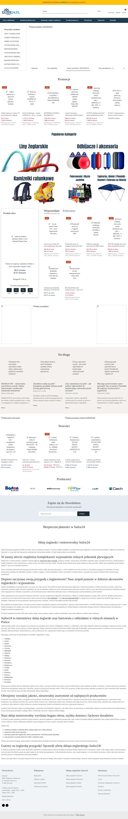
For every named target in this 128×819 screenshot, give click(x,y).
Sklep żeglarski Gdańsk (73, 783)
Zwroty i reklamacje (104, 790)
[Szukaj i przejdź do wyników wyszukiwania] (86, 11)
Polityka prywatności (41, 786)
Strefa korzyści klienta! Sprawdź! (109, 775)
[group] (78, 46)
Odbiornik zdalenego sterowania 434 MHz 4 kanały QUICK (95, 245)
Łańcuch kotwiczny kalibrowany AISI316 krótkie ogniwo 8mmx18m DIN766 (74, 114)
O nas (100, 779)
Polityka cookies (39, 779)
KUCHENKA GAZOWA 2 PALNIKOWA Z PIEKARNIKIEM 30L (52, 114)
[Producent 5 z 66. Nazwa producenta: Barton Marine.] (12, 489)
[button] (124, 20)
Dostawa (101, 786)
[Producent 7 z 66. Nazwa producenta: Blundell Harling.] (53, 489)
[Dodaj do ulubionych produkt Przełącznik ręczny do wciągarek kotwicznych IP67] (81, 218)
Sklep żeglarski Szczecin (74, 775)
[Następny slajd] (122, 45)
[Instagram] (7, 805)
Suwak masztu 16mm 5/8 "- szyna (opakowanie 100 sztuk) (53, 245)
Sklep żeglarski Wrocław (74, 786)
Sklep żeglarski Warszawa (74, 779)
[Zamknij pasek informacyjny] (126, 2)
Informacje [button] (102, 770)
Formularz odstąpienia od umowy (109, 783)
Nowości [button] (64, 426)
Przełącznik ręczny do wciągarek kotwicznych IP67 (73, 245)
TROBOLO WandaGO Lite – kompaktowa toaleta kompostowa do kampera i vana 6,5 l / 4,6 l (10, 461)
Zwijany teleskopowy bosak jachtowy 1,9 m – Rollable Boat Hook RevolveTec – (53, 461)
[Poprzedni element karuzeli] (2, 489)
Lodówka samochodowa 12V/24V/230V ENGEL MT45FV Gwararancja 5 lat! (94, 461)
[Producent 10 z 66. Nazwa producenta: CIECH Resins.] (116, 489)
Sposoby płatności (104, 794)
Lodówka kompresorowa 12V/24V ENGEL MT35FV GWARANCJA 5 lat (73, 461)
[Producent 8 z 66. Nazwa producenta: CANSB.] (74, 489)
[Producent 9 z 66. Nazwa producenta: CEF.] (95, 489)
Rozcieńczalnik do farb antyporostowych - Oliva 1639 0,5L (74, 289)
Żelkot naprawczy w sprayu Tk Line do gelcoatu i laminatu (10, 114)
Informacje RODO (40, 783)
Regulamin (37, 775)
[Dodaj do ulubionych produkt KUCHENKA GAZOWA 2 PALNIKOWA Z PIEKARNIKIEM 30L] (60, 87)
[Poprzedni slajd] (33, 45)
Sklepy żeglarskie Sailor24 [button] (77, 770)
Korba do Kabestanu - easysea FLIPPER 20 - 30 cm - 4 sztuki (31, 114)
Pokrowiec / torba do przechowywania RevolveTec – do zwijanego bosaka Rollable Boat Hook (31, 461)
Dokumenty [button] (39, 770)
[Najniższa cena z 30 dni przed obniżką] (19, 123)
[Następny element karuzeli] (126, 489)
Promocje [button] (64, 79)
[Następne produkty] (122, 97)
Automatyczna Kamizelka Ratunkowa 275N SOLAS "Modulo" (51, 289)
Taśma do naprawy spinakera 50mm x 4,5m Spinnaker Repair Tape (19, 265)
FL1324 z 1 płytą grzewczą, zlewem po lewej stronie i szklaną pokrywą (116, 114)
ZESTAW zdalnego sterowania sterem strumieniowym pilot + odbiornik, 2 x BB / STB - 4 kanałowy (95, 114)
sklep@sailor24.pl (7, 796)
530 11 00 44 (6, 800)
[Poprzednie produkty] (5, 97)
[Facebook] (3, 805)
